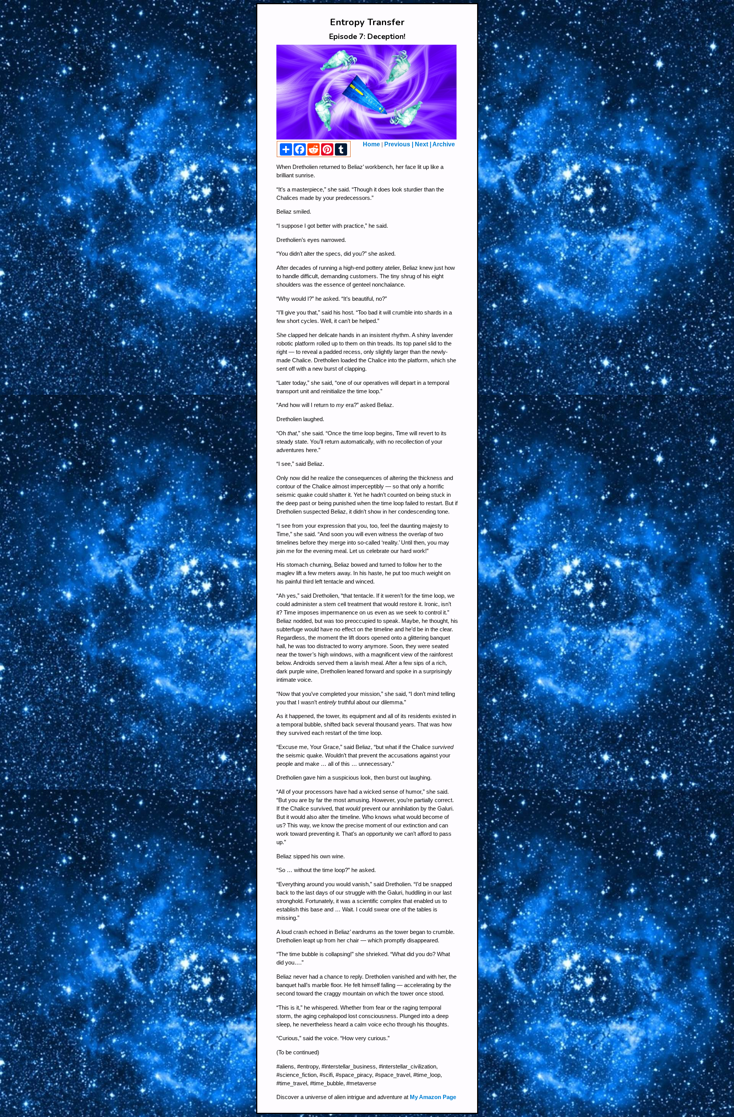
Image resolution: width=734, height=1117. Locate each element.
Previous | (399, 144)
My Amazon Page (433, 1097)
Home (371, 144)
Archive (443, 144)
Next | (423, 144)
